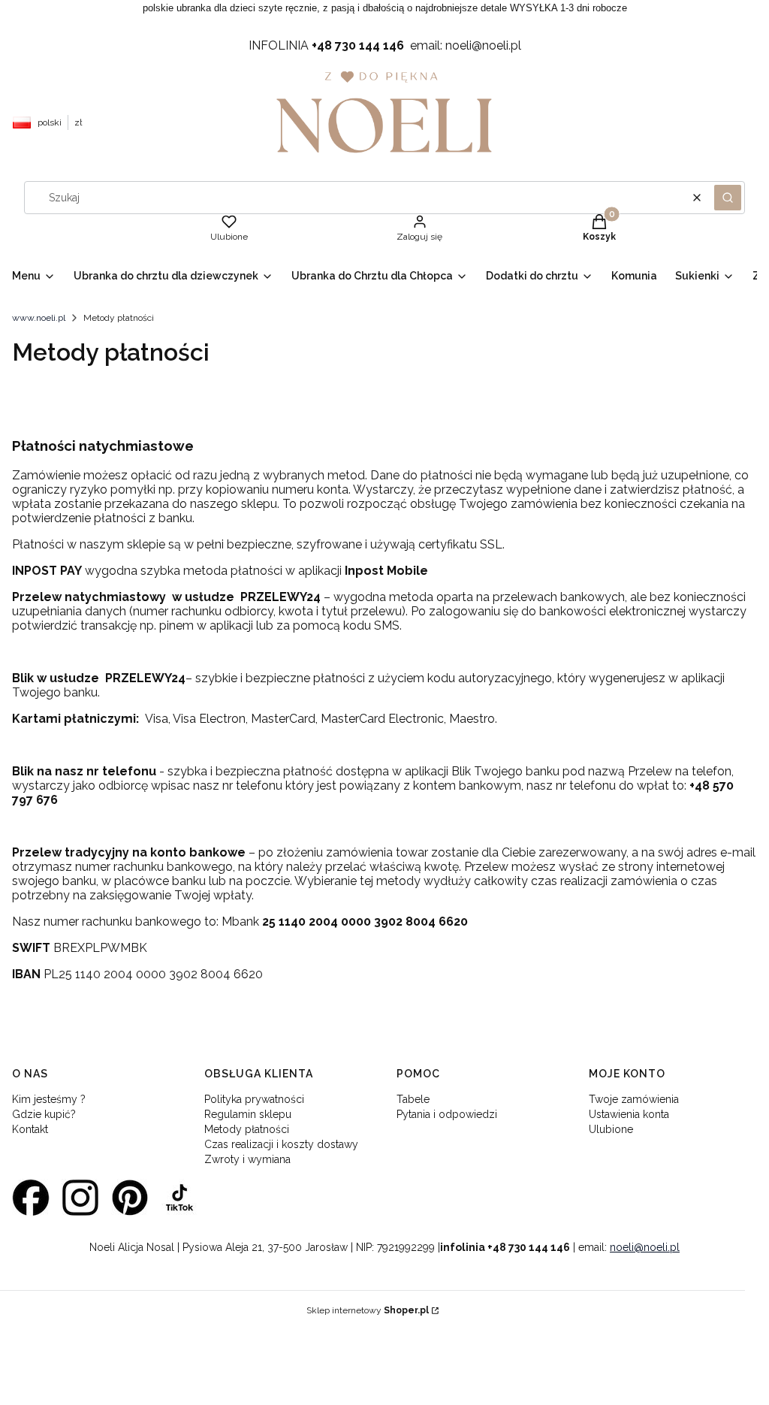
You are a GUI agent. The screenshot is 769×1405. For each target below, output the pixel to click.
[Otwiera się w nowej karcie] (31, 1197)
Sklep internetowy (367, 1310)
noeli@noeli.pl (645, 1247)
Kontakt (30, 1129)
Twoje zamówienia (634, 1099)
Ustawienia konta (629, 1114)
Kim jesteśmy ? (49, 1099)
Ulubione (611, 1129)
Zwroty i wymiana (247, 1159)
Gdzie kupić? (44, 1114)
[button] (727, 197)
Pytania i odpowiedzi (447, 1114)
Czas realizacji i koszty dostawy (281, 1144)
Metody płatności (246, 1129)
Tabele (413, 1099)
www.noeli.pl (38, 318)
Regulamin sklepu (247, 1114)
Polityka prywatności (254, 1099)
